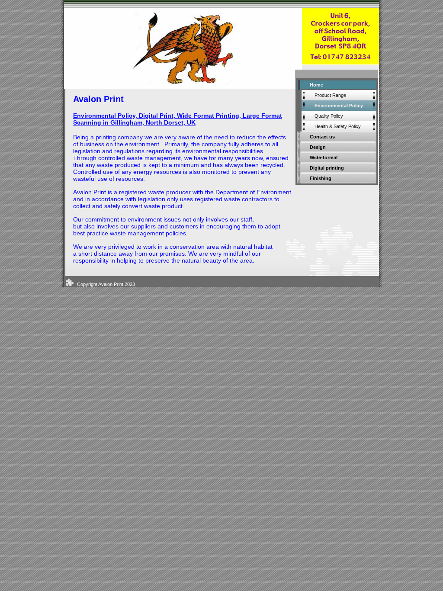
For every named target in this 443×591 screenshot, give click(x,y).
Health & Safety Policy (338, 126)
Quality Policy (329, 116)
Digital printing (327, 167)
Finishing (320, 178)
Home (316, 84)
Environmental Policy (339, 105)
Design (318, 147)
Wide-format (324, 157)
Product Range (330, 95)
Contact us (322, 136)
